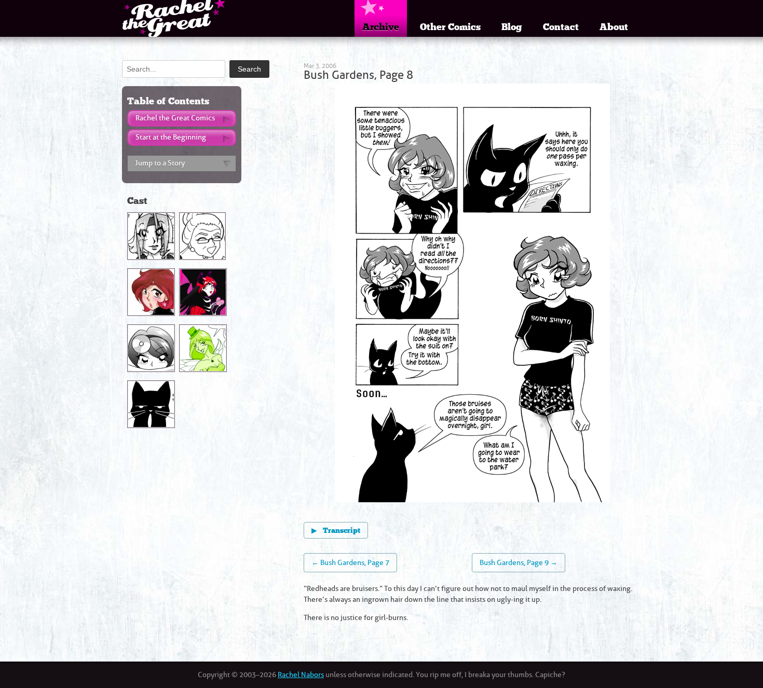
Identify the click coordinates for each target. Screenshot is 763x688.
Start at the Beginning (170, 137)
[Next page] (541, 294)
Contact (561, 27)
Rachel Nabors (301, 674)
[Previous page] (403, 294)
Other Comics (450, 27)
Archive (380, 27)
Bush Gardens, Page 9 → (518, 562)
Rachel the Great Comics (175, 118)
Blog (511, 27)
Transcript (335, 530)
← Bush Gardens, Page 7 (350, 562)
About (614, 27)
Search (249, 69)
